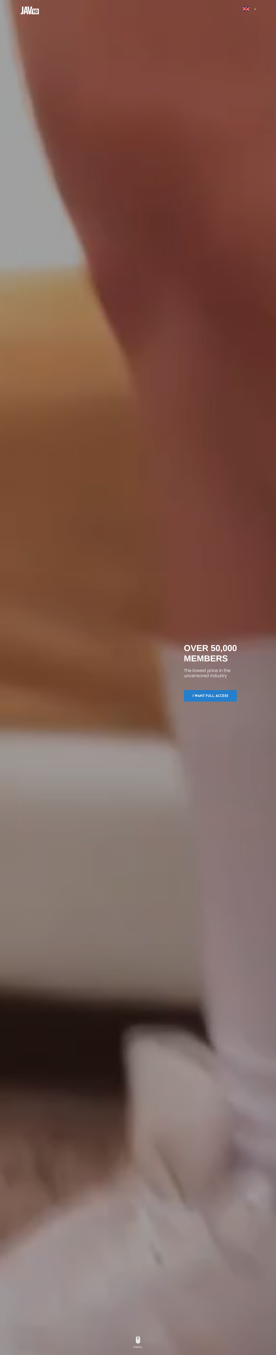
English (246, 9)
